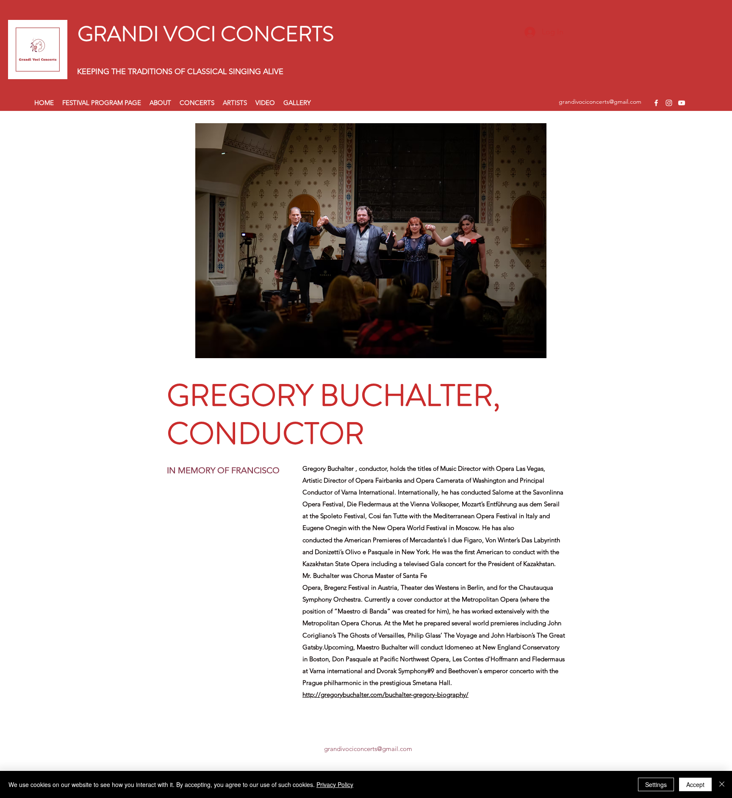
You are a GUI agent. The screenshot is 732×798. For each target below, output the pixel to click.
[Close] (722, 784)
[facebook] (656, 103)
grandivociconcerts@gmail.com (600, 101)
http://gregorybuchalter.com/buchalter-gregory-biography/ (385, 694)
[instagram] (669, 103)
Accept (695, 784)
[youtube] (681, 103)
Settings (656, 784)
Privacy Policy (334, 784)
